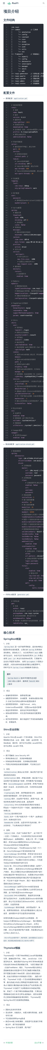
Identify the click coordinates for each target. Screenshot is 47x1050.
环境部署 (9, 1043)
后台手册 (38, 1043)
